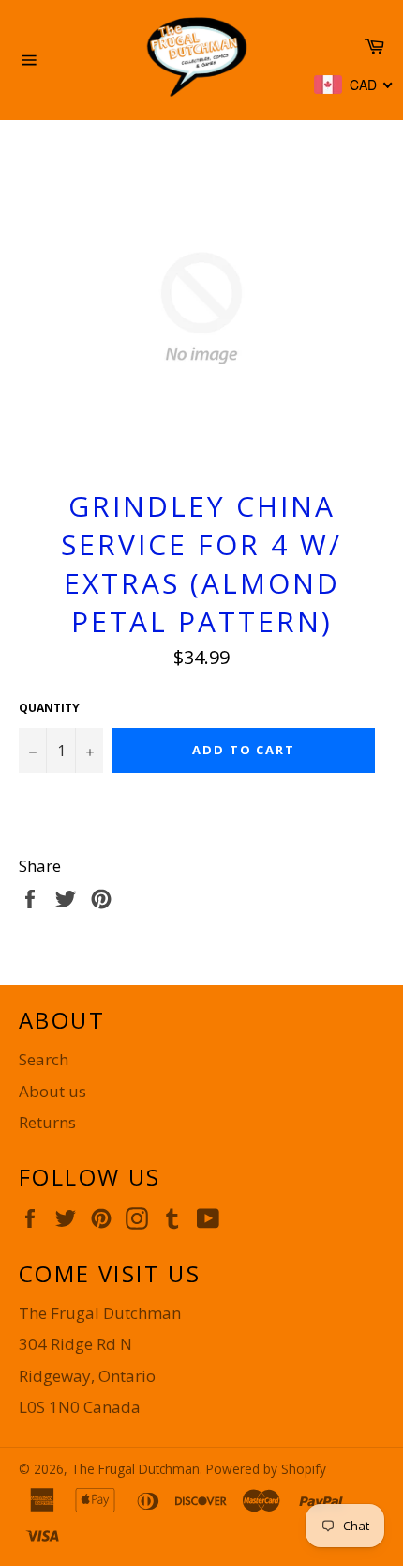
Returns (47, 1122)
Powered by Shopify (266, 1469)
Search (43, 1059)
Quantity (49, 708)
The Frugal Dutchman (135, 1469)
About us (52, 1091)
